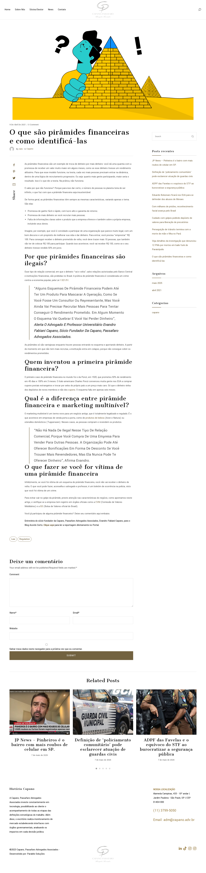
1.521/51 (64, 280)
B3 (41, 506)
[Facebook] (14, 165)
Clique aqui (49, 525)
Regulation (24, 539)
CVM (97, 502)
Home (7, 9)
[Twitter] (14, 178)
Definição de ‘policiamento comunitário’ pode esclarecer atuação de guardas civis (103, 747)
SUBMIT (71, 655)
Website (13, 628)
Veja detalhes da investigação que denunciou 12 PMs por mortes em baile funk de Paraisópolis (174, 245)
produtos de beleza (95, 418)
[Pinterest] (14, 171)
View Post (39, 712)
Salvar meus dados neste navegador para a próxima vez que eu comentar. (46, 649)
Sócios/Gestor (36, 9)
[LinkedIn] (180, 848)
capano (155, 312)
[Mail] (14, 184)
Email (76, 612)
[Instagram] (190, 848)
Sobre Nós (20, 9)
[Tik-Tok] (185, 848)
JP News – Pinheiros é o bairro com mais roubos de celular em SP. (39, 745)
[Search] (199, 9)
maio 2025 (157, 283)
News (50, 9)
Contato (62, 9)
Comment (14, 574)
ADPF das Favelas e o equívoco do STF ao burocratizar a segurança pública (166, 747)
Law (13, 539)
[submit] (192, 136)
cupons (71, 389)
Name (13, 612)
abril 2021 (157, 290)
